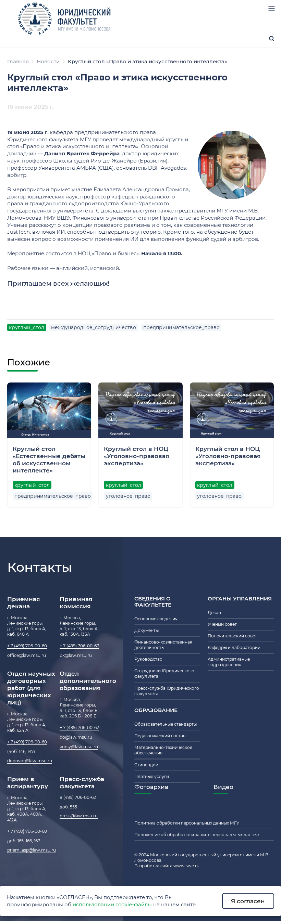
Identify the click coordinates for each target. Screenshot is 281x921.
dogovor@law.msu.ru (29, 760)
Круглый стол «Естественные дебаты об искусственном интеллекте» (49, 459)
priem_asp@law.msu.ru (31, 850)
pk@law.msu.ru (76, 655)
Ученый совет (222, 624)
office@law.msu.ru (26, 655)
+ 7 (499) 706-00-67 (79, 646)
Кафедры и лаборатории (234, 647)
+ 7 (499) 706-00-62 (79, 727)
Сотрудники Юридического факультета (164, 674)
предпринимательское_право (181, 327)
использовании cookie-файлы (112, 904)
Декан (214, 612)
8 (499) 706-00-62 (78, 797)
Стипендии (146, 765)
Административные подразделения (229, 662)
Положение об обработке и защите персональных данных (196, 834)
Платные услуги (151, 776)
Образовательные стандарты (165, 724)
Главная (18, 62)
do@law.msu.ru (76, 737)
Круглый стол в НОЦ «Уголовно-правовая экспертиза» (136, 456)
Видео (223, 786)
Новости (48, 62)
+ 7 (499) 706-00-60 (27, 646)
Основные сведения (156, 619)
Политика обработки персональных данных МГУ (186, 823)
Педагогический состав (159, 736)
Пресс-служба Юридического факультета (166, 691)
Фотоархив (151, 786)
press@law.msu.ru (79, 816)
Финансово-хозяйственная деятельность (163, 645)
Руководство (148, 659)
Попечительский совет (232, 636)
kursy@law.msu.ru (79, 746)
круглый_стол (26, 327)
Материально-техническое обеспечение (163, 750)
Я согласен (248, 901)
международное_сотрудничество (93, 327)
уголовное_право (128, 496)
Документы (146, 630)
